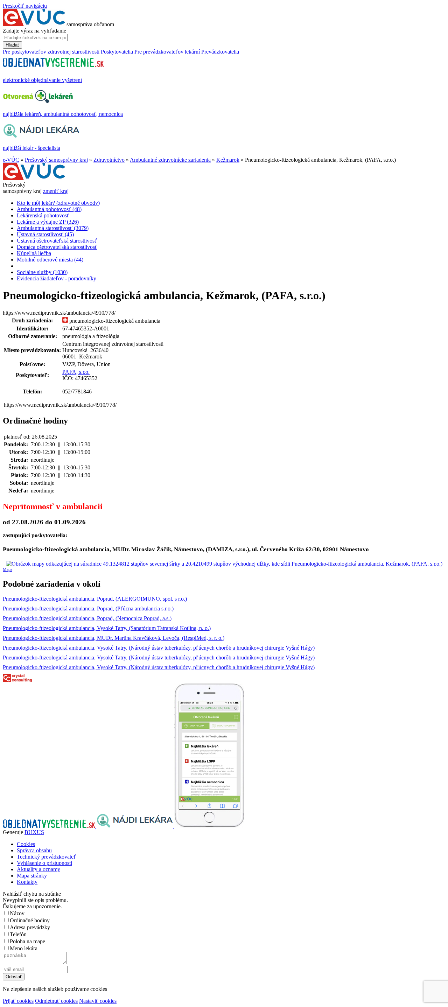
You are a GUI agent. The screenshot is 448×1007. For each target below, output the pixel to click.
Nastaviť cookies (98, 1001)
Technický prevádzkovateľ (46, 857)
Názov (17, 913)
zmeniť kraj (56, 191)
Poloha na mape (27, 941)
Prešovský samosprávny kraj (56, 160)
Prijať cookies (18, 1001)
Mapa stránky (32, 876)
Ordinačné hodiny (30, 920)
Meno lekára (23, 948)
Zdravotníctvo (109, 160)
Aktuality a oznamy (38, 869)
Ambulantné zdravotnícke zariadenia (170, 160)
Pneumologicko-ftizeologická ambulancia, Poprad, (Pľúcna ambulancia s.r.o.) (88, 608)
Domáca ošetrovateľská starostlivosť (57, 247)
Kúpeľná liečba (34, 253)
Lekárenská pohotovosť (43, 215)
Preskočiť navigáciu (25, 6)
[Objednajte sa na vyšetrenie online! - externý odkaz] (49, 826)
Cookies (26, 844)
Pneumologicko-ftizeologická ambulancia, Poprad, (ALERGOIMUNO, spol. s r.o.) (95, 599)
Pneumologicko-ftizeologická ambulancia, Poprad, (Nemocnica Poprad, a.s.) (87, 618)
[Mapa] (224, 564)
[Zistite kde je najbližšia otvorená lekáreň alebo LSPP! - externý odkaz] (209, 826)
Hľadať (12, 45)
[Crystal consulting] (17, 680)
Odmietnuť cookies (56, 1001)
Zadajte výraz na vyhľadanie (34, 31)
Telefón (18, 934)
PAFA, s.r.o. (76, 372)
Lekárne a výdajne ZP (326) (48, 222)
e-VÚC (11, 160)
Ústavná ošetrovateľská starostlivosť (57, 241)
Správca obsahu (34, 850)
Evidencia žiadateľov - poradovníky (56, 278)
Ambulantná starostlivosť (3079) (53, 228)
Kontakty (27, 882)
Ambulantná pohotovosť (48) (49, 209)
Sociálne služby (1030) (42, 272)
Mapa (7, 569)
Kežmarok (227, 160)
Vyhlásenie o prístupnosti (44, 863)
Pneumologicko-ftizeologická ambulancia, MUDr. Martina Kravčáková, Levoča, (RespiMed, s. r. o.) (113, 638)
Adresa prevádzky (30, 927)
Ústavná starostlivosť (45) (45, 234)
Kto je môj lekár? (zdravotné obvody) (58, 203)
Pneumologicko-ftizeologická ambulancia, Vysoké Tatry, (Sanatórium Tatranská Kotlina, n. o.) (107, 628)
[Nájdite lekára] (135, 826)
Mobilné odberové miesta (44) (50, 260)
